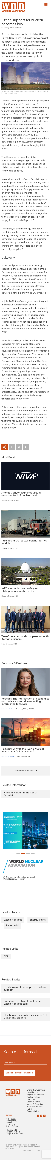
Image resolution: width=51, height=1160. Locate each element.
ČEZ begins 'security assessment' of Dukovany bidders (25, 1016)
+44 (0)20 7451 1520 (14, 1134)
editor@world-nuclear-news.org (12, 1131)
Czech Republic (13, 920)
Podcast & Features (35, 1107)
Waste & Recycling (35, 1104)
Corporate (31, 1100)
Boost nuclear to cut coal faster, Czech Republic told (23, 1002)
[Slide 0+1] (18, 853)
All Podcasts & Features (24, 771)
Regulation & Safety (35, 1095)
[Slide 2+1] (28, 853)
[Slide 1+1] (23, 853)
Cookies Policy (39, 1151)
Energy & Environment (36, 1090)
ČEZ (6, 956)
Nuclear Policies (33, 1097)
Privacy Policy (27, 1151)
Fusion (29, 1109)
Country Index (33, 1111)
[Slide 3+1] (33, 853)
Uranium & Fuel (33, 1102)
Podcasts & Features (8, 709)
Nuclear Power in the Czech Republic (20, 794)
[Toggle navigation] (46, 4)
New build (12, 925)
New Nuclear (32, 1092)
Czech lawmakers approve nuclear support (25, 988)
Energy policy (38, 920)
